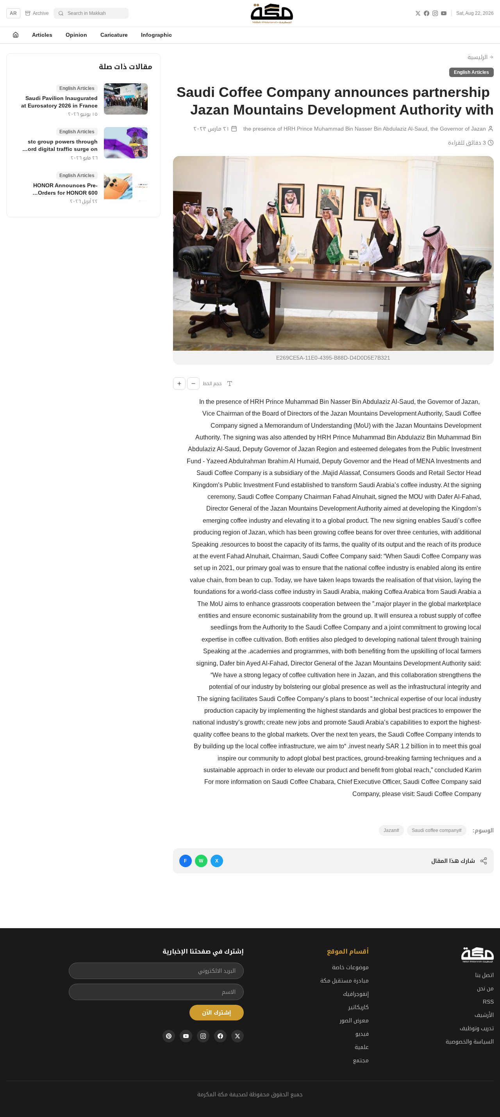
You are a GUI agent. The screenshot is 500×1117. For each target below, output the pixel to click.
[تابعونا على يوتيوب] (186, 1036)
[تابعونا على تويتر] (237, 1036)
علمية (362, 1047)
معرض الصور (354, 1020)
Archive (41, 13)
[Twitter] (418, 13)
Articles (42, 35)
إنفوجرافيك (356, 994)
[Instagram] (435, 13)
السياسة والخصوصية (470, 1041)
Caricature (114, 35)
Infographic (156, 35)
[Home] (15, 35)
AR (13, 13)
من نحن (485, 988)
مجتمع (361, 1060)
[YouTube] (443, 13)
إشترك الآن (216, 1012)
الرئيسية (478, 57)
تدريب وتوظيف (477, 1028)
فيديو (362, 1034)
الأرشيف (484, 1015)
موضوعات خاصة (350, 967)
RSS (488, 1002)
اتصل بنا (484, 975)
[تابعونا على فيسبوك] (220, 1036)
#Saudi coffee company (437, 830)
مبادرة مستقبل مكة (344, 980)
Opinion (76, 35)
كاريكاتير (358, 1007)
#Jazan (391, 830)
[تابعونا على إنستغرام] (203, 1036)
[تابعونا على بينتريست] (168, 1036)
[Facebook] (426, 13)
